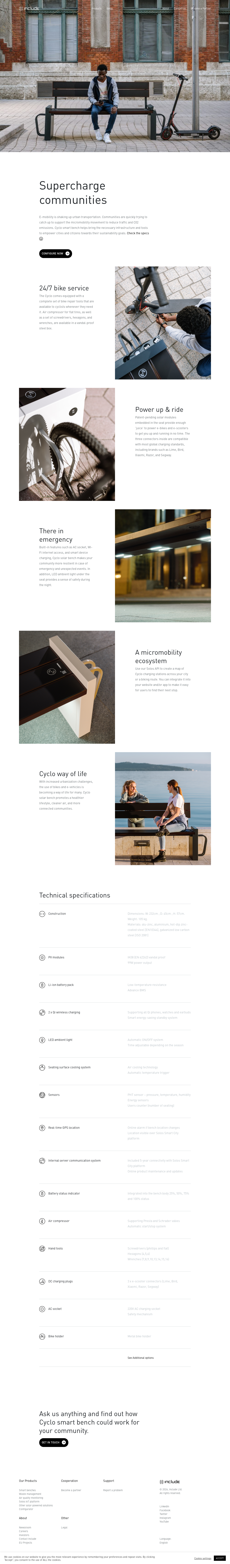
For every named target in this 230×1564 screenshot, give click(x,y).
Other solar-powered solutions (36, 1505)
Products (97, 8)
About (165, 8)
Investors (24, 1535)
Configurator (26, 1509)
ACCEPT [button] (220, 1558)
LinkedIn (164, 1506)
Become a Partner (201, 8)
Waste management (30, 1494)
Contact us (180, 8)
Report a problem (113, 1490)
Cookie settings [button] (202, 1558)
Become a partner (71, 1490)
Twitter (163, 1514)
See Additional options (141, 1357)
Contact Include (27, 1538)
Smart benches (27, 1490)
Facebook (165, 1510)
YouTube (164, 1521)
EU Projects (25, 1542)
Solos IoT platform (29, 1501)
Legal (64, 1527)
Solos (110, 8)
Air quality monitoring (31, 1497)
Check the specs (138, 233)
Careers (23, 1531)
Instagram (165, 1517)
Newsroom (25, 1527)
